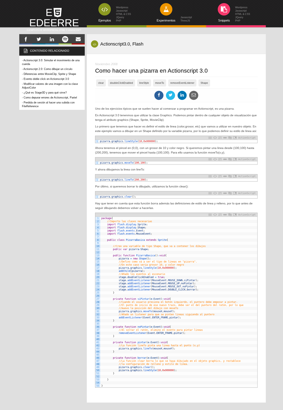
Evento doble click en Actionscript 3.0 (46, 78)
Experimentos (166, 20)
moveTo (159, 83)
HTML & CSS (123, 14)
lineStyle (144, 83)
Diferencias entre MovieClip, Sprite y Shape (50, 74)
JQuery (120, 17)
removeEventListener (182, 83)
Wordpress (122, 7)
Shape (204, 83)
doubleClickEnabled (121, 83)
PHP (118, 20)
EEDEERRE (54, 19)
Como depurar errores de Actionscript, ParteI (50, 97)
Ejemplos (104, 20)
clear (101, 83)
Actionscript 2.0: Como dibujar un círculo (47, 69)
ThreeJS (185, 20)
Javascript (121, 10)
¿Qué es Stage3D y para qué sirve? (45, 92)
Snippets (224, 20)
